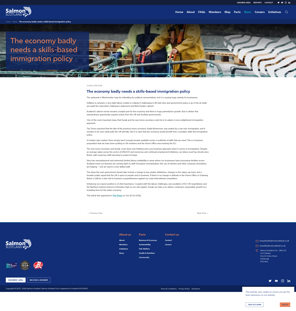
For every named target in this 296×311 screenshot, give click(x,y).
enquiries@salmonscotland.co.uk (274, 240)
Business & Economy (148, 240)
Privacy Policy (184, 289)
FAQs (201, 12)
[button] (286, 12)
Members (215, 12)
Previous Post (96, 213)
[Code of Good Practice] (11, 265)
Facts (237, 12)
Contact (269, 2)
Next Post (201, 213)
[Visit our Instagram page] (286, 2)
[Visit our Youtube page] (282, 2)
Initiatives (274, 12)
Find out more (254, 305)
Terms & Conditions (169, 289)
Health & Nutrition (147, 253)
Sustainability (145, 244)
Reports (257, 2)
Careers (260, 12)
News (247, 12)
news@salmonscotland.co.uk (272, 245)
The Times (117, 195)
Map (227, 12)
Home (179, 12)
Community (144, 257)
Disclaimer (196, 289)
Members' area (15, 280)
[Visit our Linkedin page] (289, 2)
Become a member (39, 280)
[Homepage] (18, 244)
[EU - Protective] (25, 265)
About (191, 12)
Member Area (244, 2)
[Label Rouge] (38, 265)
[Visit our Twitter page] (278, 2)
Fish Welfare (144, 249)
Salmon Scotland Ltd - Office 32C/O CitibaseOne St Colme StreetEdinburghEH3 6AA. (273, 256)
